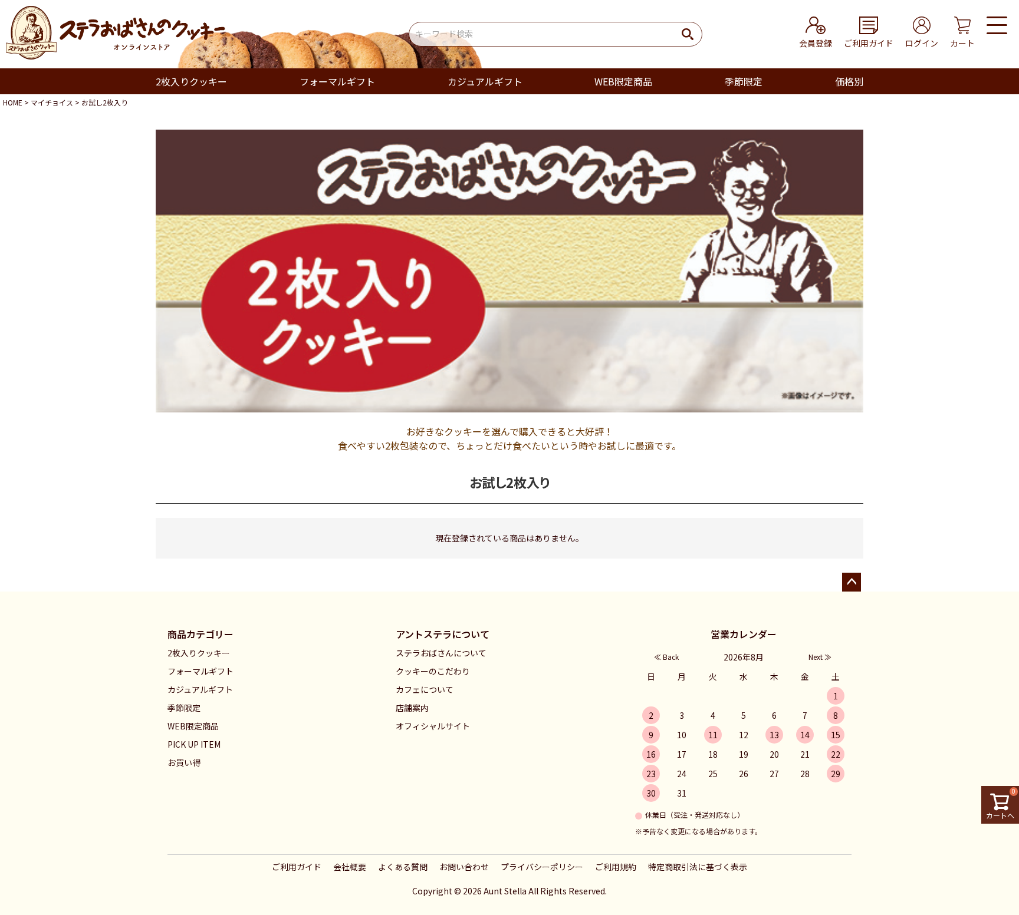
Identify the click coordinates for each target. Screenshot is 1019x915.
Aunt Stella (505, 891)
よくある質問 (403, 867)
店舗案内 (412, 707)
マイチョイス (52, 102)
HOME (12, 102)
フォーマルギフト (337, 81)
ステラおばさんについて (441, 653)
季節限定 (743, 81)
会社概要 (349, 867)
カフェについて (424, 689)
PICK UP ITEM (194, 744)
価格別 (849, 81)
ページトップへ (851, 582)
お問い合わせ (464, 867)
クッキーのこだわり (433, 671)
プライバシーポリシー (542, 867)
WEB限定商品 (623, 81)
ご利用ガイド (296, 867)
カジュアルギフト (485, 81)
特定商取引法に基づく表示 (697, 867)
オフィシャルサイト (433, 726)
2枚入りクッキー (191, 81)
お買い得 (183, 762)
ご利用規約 (615, 867)
